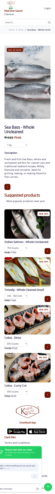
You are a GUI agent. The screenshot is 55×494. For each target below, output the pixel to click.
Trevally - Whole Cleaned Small (24, 290)
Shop (20, 29)
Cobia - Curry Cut (15, 386)
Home (12, 29)
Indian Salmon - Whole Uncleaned (26, 242)
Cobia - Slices (12, 338)
